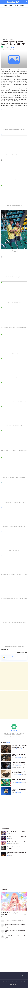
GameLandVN (12, 2)
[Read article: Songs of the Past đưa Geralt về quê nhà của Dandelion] (3, 854)
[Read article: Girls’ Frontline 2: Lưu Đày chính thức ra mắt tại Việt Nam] (3, 848)
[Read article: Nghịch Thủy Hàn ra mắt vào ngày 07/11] (6, 757)
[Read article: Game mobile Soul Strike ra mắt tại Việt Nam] (3, 833)
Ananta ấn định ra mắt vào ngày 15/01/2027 (16, 836)
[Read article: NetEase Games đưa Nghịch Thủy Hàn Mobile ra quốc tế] (6, 765)
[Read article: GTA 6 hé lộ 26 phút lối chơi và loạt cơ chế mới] (3, 843)
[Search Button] (26, 2)
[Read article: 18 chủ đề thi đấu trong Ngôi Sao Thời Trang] (14, 901)
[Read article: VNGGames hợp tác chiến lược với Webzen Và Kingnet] (6, 774)
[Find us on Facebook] (10, 984)
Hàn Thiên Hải (11, 47)
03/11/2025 (24, 757)
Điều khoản (11, 975)
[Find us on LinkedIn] (17, 984)
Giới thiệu (6, 975)
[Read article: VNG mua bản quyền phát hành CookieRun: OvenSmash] (6, 782)
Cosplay (22, 5)
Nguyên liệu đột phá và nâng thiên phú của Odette (14, 920)
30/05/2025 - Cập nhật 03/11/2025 (18, 767)
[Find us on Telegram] (11, 984)
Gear (16, 5)
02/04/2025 (24, 774)
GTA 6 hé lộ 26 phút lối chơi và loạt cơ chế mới (16, 841)
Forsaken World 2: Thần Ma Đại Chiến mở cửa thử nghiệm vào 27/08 (19, 789)
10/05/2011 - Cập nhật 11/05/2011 (9, 49)
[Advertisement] (14, 23)
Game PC (11, 39)
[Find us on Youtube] (13, 984)
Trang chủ (3, 39)
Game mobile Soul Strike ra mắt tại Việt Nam (16, 831)
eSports (11, 5)
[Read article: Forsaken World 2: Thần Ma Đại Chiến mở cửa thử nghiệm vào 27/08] (6, 791)
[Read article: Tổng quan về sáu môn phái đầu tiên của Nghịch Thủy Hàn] (6, 748)
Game (5, 5)
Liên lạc (21, 975)
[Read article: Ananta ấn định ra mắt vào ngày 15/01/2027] (3, 838)
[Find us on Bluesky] (15, 984)
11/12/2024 (24, 782)
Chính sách (17, 975)
